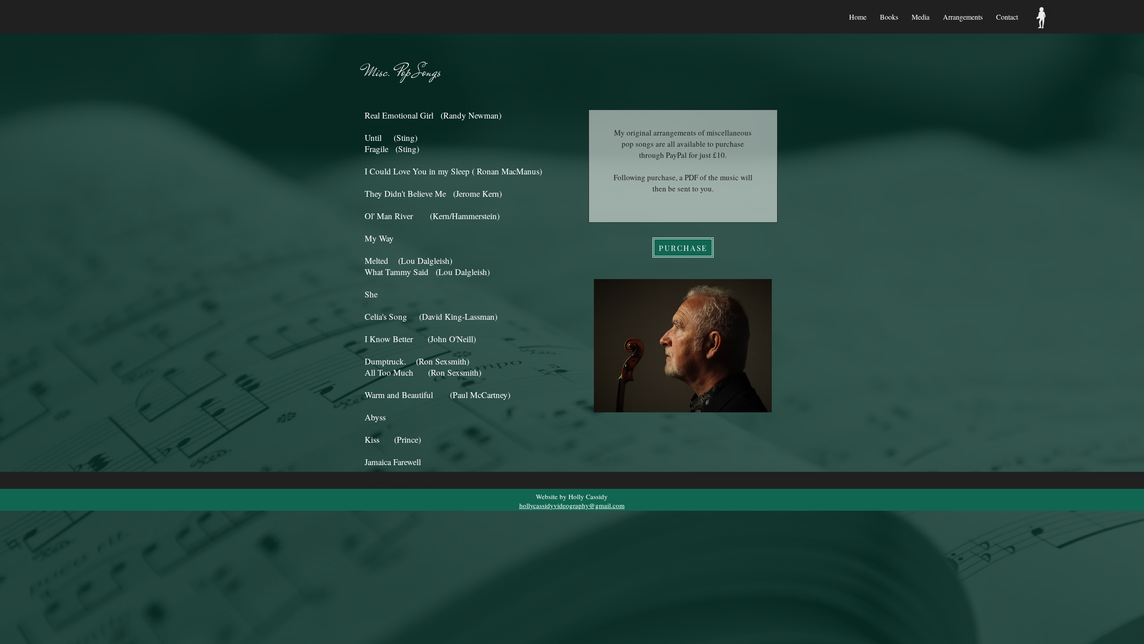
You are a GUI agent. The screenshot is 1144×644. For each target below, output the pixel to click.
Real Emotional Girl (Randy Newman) (433, 115)
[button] (889, 17)
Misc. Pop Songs (403, 71)
